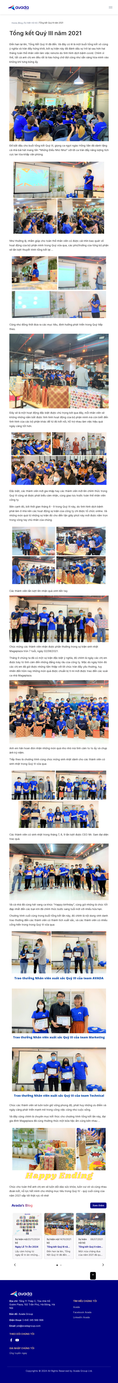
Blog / (21, 23)
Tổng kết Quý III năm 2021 (58, 1246)
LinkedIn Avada (81, 1317)
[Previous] (15, 1265)
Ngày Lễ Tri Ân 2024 (26, 1246)
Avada (76, 1307)
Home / (15, 23)
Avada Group (21, 1314)
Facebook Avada (82, 1312)
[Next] (103, 1265)
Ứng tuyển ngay (18, 1353)
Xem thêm (98, 1205)
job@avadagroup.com (28, 1325)
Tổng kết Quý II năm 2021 (89, 1246)
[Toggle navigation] (110, 7)
